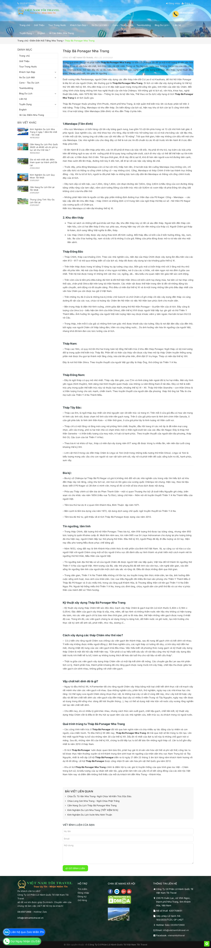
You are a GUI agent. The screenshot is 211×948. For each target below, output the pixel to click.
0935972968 (27, 3)
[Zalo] (117, 891)
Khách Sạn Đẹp (78, 25)
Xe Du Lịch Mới (100, 25)
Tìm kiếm (82, 889)
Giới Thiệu (39, 25)
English (41, 33)
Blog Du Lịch (162, 25)
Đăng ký (189, 3)
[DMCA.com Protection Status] (119, 899)
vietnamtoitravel (176, 935)
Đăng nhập (174, 3)
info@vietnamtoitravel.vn (52, 3)
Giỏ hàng (82, 900)
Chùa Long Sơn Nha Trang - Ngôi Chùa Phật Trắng (93, 801)
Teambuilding (144, 25)
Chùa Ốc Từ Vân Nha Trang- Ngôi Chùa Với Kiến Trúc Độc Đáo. (99, 796)
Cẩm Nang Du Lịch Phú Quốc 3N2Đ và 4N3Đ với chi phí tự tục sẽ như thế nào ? (44, 147)
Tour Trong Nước (57, 25)
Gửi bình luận (76, 868)
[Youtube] (129, 891)
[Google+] (124, 891)
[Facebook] (110, 891)
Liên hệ (177, 25)
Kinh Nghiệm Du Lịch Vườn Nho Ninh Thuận (89, 814)
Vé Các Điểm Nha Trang (61, 33)
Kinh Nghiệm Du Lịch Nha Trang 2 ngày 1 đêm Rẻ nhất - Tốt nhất (43, 132)
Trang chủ (24, 25)
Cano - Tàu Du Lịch (123, 25)
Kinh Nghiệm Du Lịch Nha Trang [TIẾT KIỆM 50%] (92, 810)
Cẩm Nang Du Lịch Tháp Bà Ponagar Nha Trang (92, 805)
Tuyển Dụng (26, 33)
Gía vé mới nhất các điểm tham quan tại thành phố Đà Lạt (43, 162)
